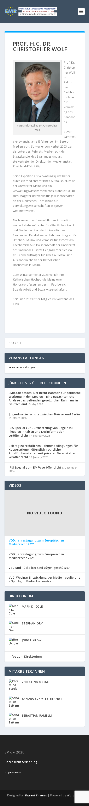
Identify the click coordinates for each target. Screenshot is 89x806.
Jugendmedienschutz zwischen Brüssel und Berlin (44, 414)
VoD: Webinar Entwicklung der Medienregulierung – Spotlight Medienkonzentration (44, 579)
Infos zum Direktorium (25, 656)
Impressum (13, 772)
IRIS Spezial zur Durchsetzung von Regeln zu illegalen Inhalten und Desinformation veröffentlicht (41, 431)
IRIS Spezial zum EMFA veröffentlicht (35, 467)
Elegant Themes (35, 795)
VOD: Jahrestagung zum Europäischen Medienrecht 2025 (36, 556)
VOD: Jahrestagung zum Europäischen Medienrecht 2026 (36, 542)
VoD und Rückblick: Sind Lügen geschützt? (39, 568)
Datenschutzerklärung (21, 762)
